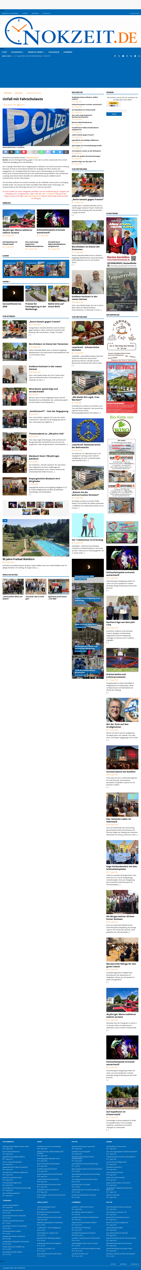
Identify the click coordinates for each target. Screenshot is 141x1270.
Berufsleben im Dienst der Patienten (48, 344)
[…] (30, 335)
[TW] (119, 56)
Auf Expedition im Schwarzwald (10, 243)
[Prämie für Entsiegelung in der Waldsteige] (36, 293)
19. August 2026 (8, 1174)
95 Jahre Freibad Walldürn (19, 559)
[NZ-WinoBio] (121, 438)
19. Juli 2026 (34, 484)
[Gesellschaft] (15, 329)
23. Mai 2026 (77, 403)
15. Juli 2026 (42, 1256)
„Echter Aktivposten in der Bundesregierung (85, 1190)
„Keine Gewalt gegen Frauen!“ (45, 321)
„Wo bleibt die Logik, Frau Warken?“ (85, 398)
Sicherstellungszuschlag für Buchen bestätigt (86, 1174)
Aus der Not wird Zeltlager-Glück (116, 1162)
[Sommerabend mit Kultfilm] (49, 505)
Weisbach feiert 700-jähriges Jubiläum (44, 457)
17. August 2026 (113, 680)
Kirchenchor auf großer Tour (46, 1248)
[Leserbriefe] (88, 333)
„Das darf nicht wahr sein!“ (80, 1254)
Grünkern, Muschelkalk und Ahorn (13, 1221)
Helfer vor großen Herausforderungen (86, 156)
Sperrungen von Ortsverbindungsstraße (87, 146)
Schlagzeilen (16, 52)
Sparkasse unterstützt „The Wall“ (57, 597)
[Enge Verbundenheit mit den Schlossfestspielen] (26, 512)
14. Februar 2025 (77, 1256)
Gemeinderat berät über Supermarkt (83, 1146)
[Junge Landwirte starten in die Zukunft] (16, 269)
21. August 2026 (43, 235)
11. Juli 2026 (7, 1223)
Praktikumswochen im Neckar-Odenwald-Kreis (120, 1157)
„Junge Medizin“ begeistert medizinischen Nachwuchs (119, 1189)
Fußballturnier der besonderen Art (48, 1190)
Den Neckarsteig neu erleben (12, 1231)
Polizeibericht (8, 1142)
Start (4, 52)
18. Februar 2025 (77, 1251)
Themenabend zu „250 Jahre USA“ (46, 433)
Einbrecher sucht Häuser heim (12, 1177)
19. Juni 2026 (7, 1254)
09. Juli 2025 (76, 1240)
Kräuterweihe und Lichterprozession (116, 675)
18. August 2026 (8, 1180)
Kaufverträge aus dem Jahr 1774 (84, 161)
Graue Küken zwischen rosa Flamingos (15, 1226)
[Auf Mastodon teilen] (48, 152)
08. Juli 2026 (7, 1228)
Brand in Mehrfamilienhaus (82, 122)
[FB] (115, 56)
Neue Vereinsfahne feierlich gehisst (48, 1164)
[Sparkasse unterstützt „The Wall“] (58, 587)
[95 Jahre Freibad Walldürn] (36, 537)
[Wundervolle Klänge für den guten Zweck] (45, 512)
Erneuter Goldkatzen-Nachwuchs (13, 1210)
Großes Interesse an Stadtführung (13, 1247)
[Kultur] (122, 558)
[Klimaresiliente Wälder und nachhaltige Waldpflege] (88, 643)
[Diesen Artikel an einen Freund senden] (30, 152)
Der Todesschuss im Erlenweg (87, 539)
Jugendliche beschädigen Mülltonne (85, 140)
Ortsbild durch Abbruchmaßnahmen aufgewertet (57, 244)
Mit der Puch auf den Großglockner (117, 725)
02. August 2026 (81, 651)
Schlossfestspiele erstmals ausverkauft (51, 231)
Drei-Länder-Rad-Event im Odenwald (14, 1216)
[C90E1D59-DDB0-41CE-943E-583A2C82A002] (122, 531)
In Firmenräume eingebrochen (12, 1183)
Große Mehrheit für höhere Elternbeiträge (85, 1164)
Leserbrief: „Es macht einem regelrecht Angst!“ (86, 1248)
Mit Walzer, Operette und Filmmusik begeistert (120, 1254)
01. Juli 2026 (7, 1233)
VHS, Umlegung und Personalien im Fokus (85, 1179)
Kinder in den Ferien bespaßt (115, 1177)
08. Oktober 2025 (78, 1235)
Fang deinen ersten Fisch (114, 1167)
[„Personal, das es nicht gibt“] (36, 587)
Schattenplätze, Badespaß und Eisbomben (16, 1242)
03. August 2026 (9, 562)
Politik (74, 1142)
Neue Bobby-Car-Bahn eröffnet (12, 1252)
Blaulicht (22, 105)
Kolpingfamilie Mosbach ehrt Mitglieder (44, 480)
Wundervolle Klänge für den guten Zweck (121, 965)
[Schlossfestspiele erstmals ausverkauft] (53, 218)
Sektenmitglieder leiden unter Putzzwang (85, 1243)
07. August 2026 (113, 872)
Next (5, 269)
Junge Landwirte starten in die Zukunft (118, 1183)
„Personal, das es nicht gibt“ (34, 597)
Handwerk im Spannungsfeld (81, 1152)
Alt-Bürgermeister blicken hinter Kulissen (120, 917)
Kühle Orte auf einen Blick (56, 305)
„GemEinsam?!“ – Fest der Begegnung (48, 411)
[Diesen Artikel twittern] (12, 152)
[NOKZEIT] (70, 46)
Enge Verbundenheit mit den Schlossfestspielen (121, 867)
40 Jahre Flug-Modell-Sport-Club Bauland (49, 1174)
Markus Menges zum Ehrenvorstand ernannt (51, 1195)
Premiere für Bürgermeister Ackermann (84, 1195)
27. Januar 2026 (78, 498)
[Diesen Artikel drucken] (36, 152)
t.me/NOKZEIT (50, 194)
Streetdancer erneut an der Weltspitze (86, 151)
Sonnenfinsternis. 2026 (12, 305)
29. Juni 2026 (7, 1238)
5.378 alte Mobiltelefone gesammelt (85, 671)
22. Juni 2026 (7, 1249)
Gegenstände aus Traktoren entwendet (15, 1167)
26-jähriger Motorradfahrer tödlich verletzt (17, 231)
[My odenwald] (121, 412)
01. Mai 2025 (76, 1245)
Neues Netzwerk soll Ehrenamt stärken (49, 1254)
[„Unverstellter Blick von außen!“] (13, 587)
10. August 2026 (35, 347)
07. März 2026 (78, 450)
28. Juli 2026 (34, 414)
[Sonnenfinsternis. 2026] (13, 293)
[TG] (135, 56)
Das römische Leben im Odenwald (118, 820)
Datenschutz (47, 13)
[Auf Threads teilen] (66, 152)
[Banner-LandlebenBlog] (121, 542)
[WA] (139, 56)
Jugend (109, 1142)
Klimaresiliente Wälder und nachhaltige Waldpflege (86, 647)
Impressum (35, 13)
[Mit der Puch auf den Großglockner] (40, 505)
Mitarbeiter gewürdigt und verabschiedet (43, 390)
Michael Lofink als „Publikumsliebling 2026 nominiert (50, 1152)
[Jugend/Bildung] (122, 1097)
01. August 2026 (113, 969)
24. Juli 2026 (7, 1218)
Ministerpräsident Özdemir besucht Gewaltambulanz (83, 1157)
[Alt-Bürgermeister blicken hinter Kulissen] (36, 512)
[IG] (127, 56)
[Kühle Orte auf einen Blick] (58, 293)
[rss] (131, 56)
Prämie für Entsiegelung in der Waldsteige (35, 306)
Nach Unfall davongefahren (11, 1193)
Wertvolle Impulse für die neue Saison (49, 1184)
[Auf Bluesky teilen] (60, 152)
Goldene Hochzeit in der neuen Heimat (45, 367)
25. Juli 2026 (34, 437)
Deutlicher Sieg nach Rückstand (47, 1169)
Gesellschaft (42, 1202)
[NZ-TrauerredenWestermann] (121, 310)
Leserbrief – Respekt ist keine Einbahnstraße (86, 1238)
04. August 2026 (81, 627)
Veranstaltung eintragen (10, 13)
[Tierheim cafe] (121, 360)
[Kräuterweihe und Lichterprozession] (31, 505)
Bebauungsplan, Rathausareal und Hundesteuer (87, 1169)
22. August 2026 (9, 236)
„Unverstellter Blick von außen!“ (12, 597)
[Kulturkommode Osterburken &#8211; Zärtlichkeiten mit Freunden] (121, 267)
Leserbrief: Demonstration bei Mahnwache (86, 446)
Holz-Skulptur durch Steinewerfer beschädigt (17, 1188)
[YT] (123, 56)
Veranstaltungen (35, 52)
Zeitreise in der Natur (113, 1195)
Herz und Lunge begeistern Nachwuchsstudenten (34, 244)
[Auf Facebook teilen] (6, 152)
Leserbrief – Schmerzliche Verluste (85, 348)
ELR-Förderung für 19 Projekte (81, 1184)
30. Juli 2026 (7, 1212)
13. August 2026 (81, 579)
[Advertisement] (70, 73)
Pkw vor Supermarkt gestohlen (12, 1162)
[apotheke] (121, 520)
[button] (2, 10)
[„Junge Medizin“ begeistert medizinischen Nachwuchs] (37, 269)
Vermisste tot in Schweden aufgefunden (15, 1172)
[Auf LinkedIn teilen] (18, 152)
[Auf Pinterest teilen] (24, 152)
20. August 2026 (77, 153)
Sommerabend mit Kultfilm (120, 771)
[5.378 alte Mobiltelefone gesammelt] (88, 667)
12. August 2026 (78, 353)
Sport (39, 1142)
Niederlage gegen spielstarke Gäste (48, 1158)
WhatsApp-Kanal (32, 158)
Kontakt (25, 13)
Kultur (109, 1202)
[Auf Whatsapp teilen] (42, 152)
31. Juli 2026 (34, 394)
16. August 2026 (43, 1161)
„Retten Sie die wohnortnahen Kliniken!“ (85, 493)
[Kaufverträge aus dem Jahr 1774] (22, 505)
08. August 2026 (35, 372)
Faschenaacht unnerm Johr (114, 1172)
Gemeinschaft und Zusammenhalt (48, 1179)
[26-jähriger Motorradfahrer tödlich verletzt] (19, 218)
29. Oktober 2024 (10, 105)
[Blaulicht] (122, 1000)
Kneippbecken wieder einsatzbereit (14, 1236)
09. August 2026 (113, 775)
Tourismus (7, 1200)
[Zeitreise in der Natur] (58, 269)
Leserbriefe (67, 52)
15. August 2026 (113, 730)
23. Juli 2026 (34, 462)
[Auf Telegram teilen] (54, 152)
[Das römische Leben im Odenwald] (59, 505)
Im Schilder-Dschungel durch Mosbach (84, 1233)
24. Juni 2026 (7, 1244)
